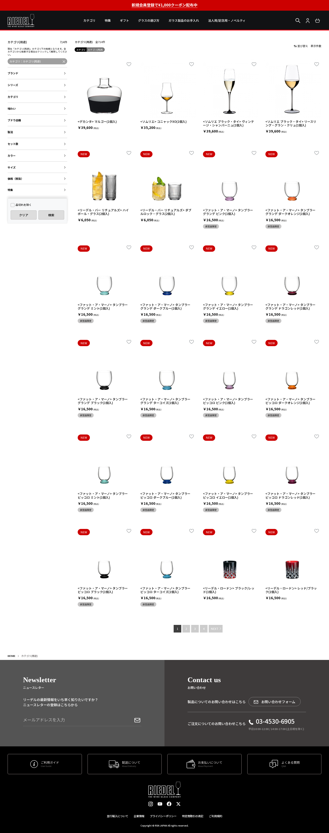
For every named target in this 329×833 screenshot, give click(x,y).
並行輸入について (117, 816)
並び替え (302, 46)
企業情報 (139, 816)
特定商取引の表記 (192, 816)
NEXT (214, 629)
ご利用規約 (215, 816)
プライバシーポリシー (163, 816)
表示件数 (316, 46)
